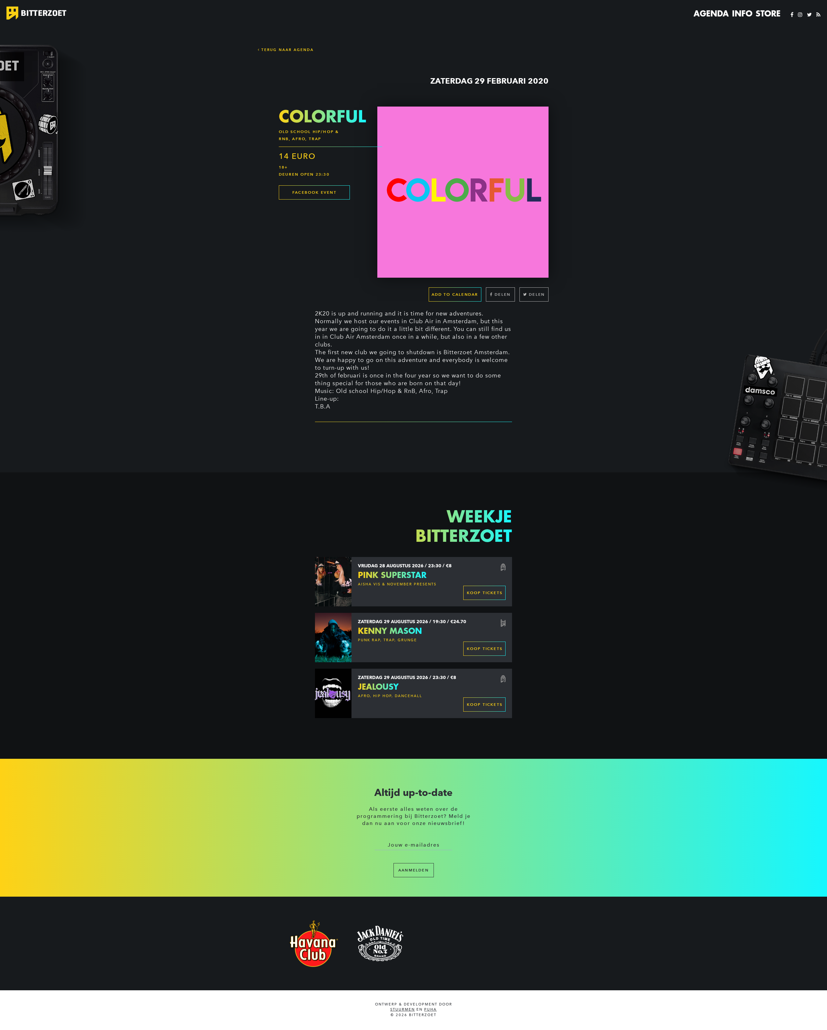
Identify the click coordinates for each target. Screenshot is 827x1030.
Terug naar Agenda (287, 49)
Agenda (711, 13)
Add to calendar (455, 294)
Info (742, 13)
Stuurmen (402, 1009)
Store (768, 13)
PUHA (430, 1009)
